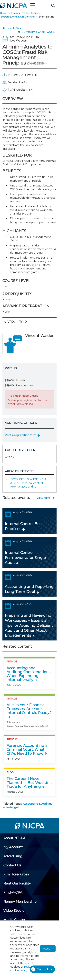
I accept (47, 949)
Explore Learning (31, 13)
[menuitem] (14, 838)
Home (3, 13)
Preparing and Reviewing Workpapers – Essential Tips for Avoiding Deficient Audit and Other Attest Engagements (29, 625)
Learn (14, 13)
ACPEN (10, 457)
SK (30, 89)
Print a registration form (20, 435)
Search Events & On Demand (18, 16)
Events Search (15, 28)
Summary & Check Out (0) (38, 31)
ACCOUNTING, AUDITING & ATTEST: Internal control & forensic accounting (28, 483)
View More (43, 497)
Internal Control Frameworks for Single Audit (25, 557)
